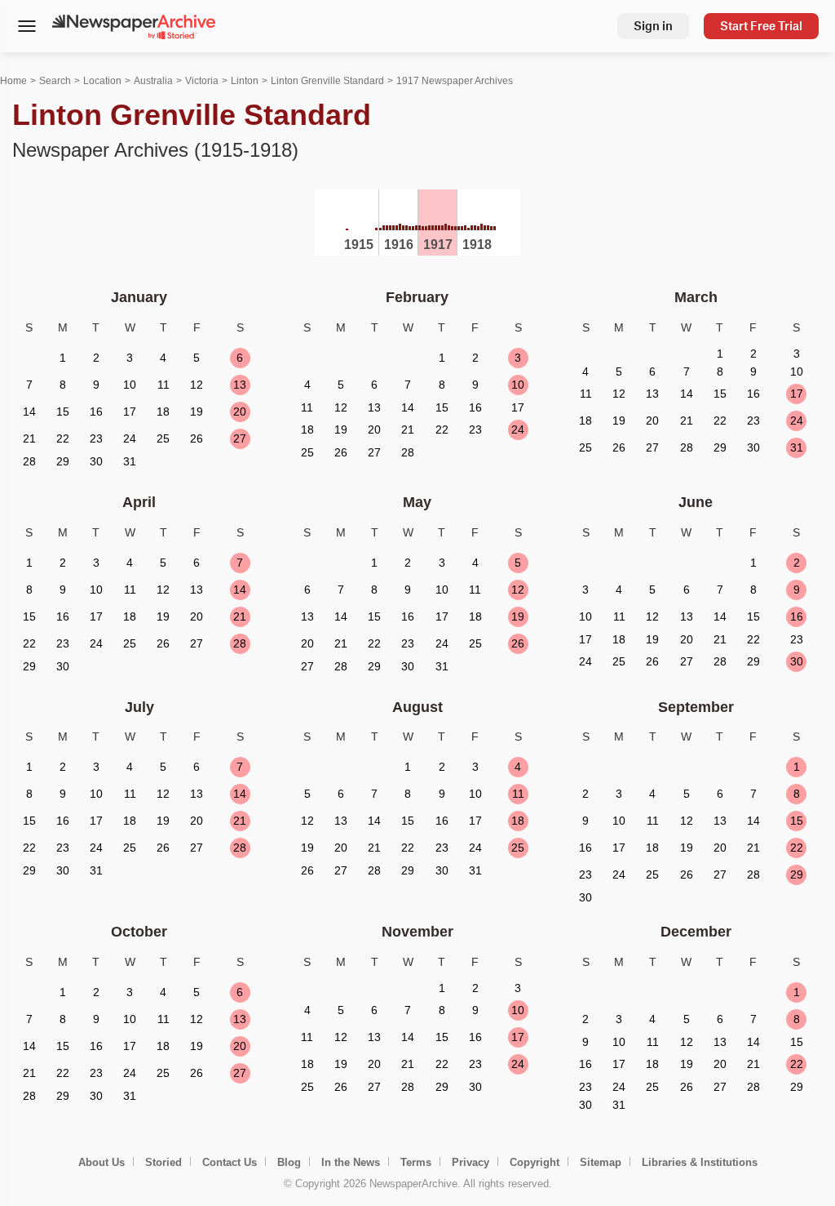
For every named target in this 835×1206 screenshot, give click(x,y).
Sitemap (600, 1162)
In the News (350, 1162)
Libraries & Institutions (700, 1162)
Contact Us (229, 1162)
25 (517, 847)
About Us (101, 1162)
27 (239, 438)
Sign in (653, 26)
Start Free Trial (761, 26)
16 (796, 616)
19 (517, 616)
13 (239, 384)
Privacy (470, 1162)
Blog (289, 1162)
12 (517, 589)
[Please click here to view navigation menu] (26, 27)
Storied (163, 1162)
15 (796, 820)
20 (239, 411)
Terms (415, 1162)
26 (517, 643)
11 (518, 793)
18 (517, 820)
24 (517, 429)
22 (796, 847)
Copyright (534, 1162)
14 (239, 589)
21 (239, 616)
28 (239, 643)
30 (796, 661)
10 (517, 384)
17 (796, 393)
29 (796, 874)
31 (796, 447)
